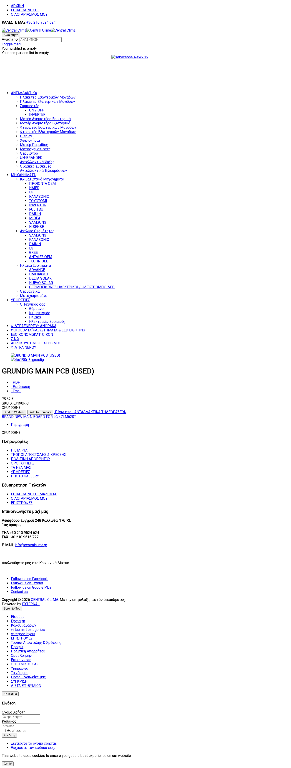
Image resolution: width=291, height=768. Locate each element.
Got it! (8, 764)
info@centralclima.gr (31, 545)
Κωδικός (9, 721)
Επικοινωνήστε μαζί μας (34, 494)
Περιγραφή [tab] (20, 424)
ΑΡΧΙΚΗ (17, 6)
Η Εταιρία (19, 450)
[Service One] (145, 74)
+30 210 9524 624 (40, 22)
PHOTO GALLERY (25, 476)
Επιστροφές (22, 503)
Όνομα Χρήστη (13, 712)
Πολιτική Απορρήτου (30, 459)
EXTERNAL (31, 604)
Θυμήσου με (16, 730)
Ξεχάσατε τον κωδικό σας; (33, 748)
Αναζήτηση (11, 39)
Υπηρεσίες (20, 472)
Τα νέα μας (21, 467)
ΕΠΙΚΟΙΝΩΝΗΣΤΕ (25, 10)
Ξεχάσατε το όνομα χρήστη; (34, 743)
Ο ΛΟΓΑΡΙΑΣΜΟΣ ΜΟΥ (29, 14)
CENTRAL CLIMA (44, 600)
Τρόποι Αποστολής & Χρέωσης (38, 454)
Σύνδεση (9, 735)
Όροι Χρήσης (22, 463)
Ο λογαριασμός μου (29, 498)
